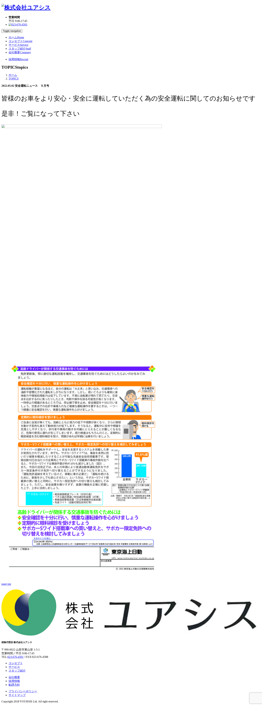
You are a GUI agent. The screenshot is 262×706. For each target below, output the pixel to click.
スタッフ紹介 (20, 48)
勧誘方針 (14, 684)
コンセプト (20, 41)
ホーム (16, 37)
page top (6, 583)
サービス (18, 44)
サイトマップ (17, 695)
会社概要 (20, 52)
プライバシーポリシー (23, 691)
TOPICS (14, 78)
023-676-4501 (15, 656)
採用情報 (18, 59)
